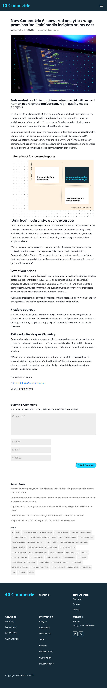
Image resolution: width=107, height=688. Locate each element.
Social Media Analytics (20, 567)
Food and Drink (81, 542)
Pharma (24, 557)
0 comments (53, 30)
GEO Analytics (12, 639)
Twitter (31, 572)
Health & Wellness (18, 547)
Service (76, 609)
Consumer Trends (61, 532)
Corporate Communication (81, 532)
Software (77, 599)
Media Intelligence (56, 552)
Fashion (55, 542)
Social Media (77, 562)
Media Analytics (41, 552)
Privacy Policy (46, 651)
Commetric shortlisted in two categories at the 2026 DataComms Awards (47, 515)
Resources (44, 627)
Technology (22, 572)
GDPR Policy (45, 658)
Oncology (15, 557)
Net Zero (85, 552)
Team (41, 639)
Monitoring (11, 633)
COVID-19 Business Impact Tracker (44, 537)
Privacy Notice (46, 664)
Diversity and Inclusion (35, 542)
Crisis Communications (67, 537)
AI (12, 532)
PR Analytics (38, 557)
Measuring (10, 627)
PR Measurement (69, 557)
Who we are (45, 633)
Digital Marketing (18, 542)
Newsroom (41, 30)
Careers (43, 645)
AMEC (18, 532)
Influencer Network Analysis (22, 552)
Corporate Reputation (20, 537)
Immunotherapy (51, 547)
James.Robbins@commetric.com (29, 383)
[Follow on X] (81, 634)
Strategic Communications (68, 567)
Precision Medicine (53, 557)
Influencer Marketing (67, 547)
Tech (13, 572)
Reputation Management (60, 562)
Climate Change (46, 532)
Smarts (76, 604)
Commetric (18, 30)
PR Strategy (82, 557)
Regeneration (44, 562)
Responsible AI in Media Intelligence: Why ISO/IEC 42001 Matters (43, 520)
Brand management (30, 532)
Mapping (9, 621)
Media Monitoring (72, 552)
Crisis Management (86, 537)
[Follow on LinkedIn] (75, 634)
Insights (43, 621)
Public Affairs (17, 562)
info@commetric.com (83, 625)
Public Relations (30, 562)
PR (31, 557)
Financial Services (67, 542)
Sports (53, 567)
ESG (47, 542)
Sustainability (86, 567)
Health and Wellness (35, 547)
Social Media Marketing (39, 567)
